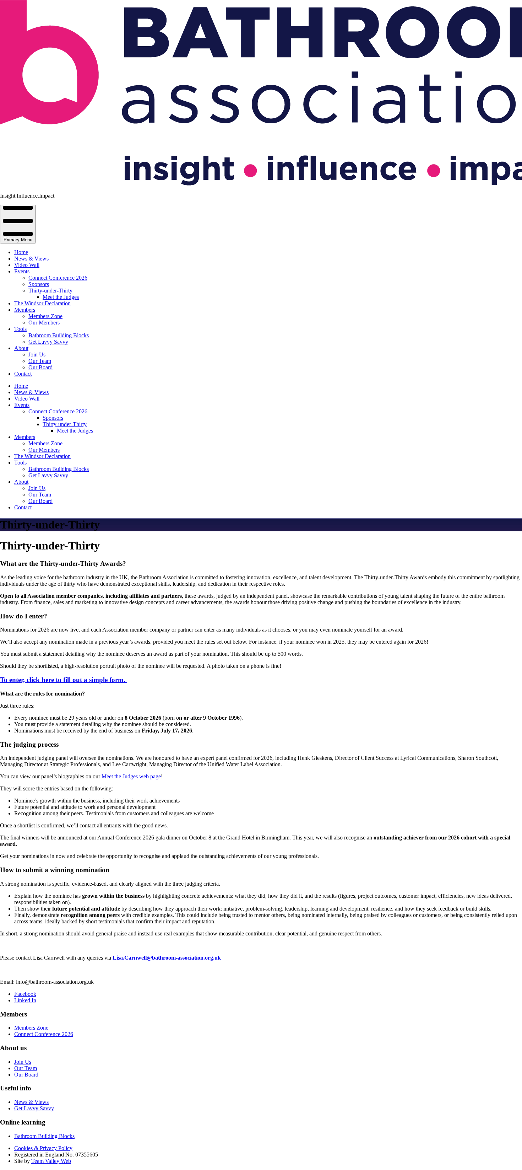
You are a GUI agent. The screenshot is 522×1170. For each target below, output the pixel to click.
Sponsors (38, 284)
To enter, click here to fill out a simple (62, 679)
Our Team (39, 361)
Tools (20, 329)
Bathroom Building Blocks (58, 335)
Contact (23, 374)
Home (21, 252)
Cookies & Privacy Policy (43, 1148)
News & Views (31, 259)
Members (24, 310)
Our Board (40, 367)
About (21, 348)
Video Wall (26, 265)
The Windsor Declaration (42, 303)
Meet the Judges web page (131, 776)
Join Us (36, 354)
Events (21, 271)
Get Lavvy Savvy (48, 342)
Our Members (44, 323)
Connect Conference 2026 (57, 278)
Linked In (25, 1000)
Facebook (25, 994)
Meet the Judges (61, 297)
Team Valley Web (51, 1161)
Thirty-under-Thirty (50, 291)
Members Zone (45, 316)
